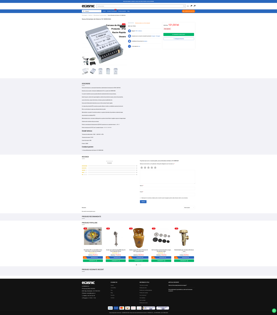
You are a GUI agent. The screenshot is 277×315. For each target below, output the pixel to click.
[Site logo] (88, 6)
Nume (141, 185)
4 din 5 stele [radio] (152, 167)
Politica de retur (143, 287)
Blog (112, 292)
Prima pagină (84, 15)
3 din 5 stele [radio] (148, 167)
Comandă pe (92, 260)
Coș (111, 290)
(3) (95, 252)
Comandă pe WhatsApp (179, 34)
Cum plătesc (142, 297)
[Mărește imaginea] (85, 64)
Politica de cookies (144, 292)
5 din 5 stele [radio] (155, 167)
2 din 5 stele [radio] (145, 167)
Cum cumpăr (142, 300)
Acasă (112, 285)
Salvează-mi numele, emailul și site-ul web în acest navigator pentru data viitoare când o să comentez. (164, 198)
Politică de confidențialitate (146, 290)
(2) (118, 252)
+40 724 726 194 (91, 295)
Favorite (112, 295)
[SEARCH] (184, 6)
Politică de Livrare (144, 302)
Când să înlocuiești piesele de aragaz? (177, 285)
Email (141, 191)
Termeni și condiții (144, 285)
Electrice (90, 15)
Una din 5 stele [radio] (141, 167)
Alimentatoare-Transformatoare (100, 15)
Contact (112, 297)
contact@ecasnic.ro (90, 293)
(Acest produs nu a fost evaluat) (142, 23)
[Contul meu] (187, 6)
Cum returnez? (143, 295)
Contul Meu (113, 287)
